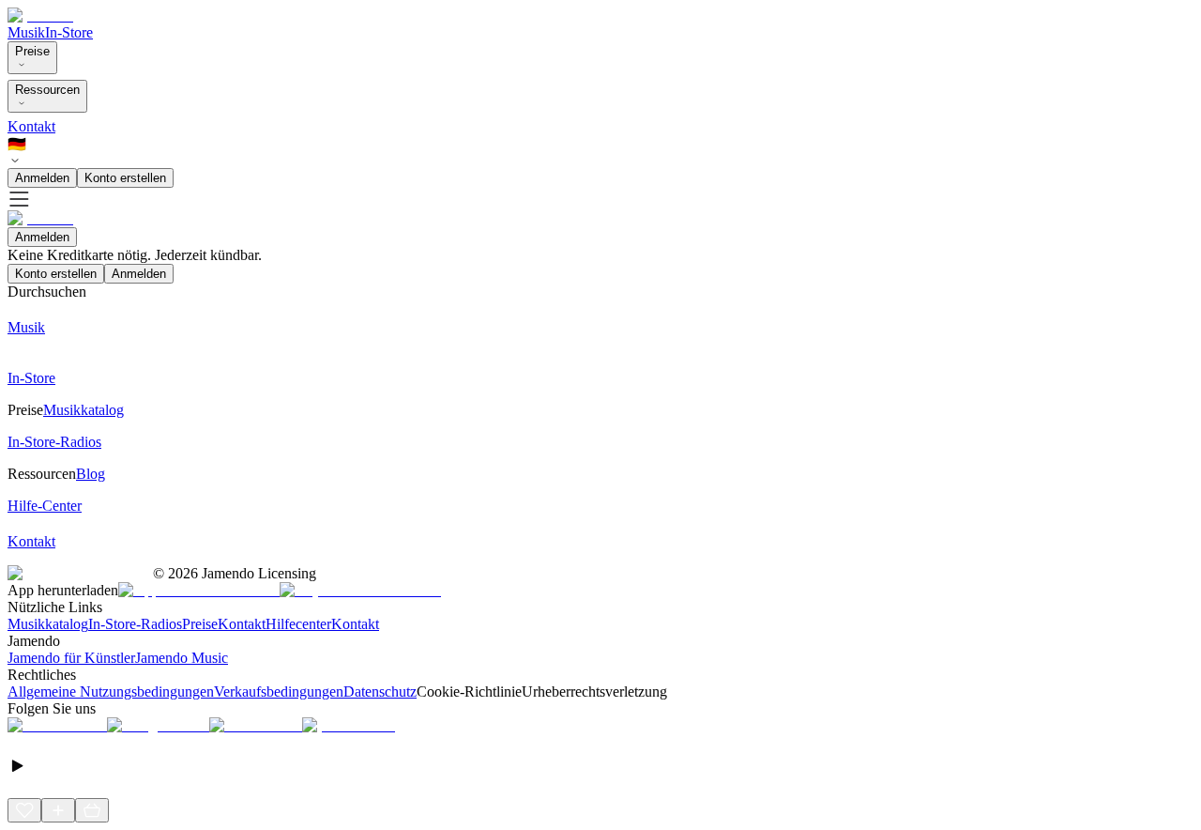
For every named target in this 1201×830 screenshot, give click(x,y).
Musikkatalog (48, 624)
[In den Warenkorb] (92, 810)
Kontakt (31, 126)
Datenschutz (380, 691)
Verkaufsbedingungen (278, 691)
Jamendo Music (181, 658)
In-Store (69, 32)
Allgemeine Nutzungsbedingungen (111, 691)
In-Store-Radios (135, 624)
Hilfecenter (298, 624)
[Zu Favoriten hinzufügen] (24, 810)
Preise (32, 51)
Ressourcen (47, 90)
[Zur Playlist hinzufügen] (58, 810)
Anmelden (42, 178)
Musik (26, 32)
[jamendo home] (40, 15)
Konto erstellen (125, 178)
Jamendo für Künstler (71, 658)
